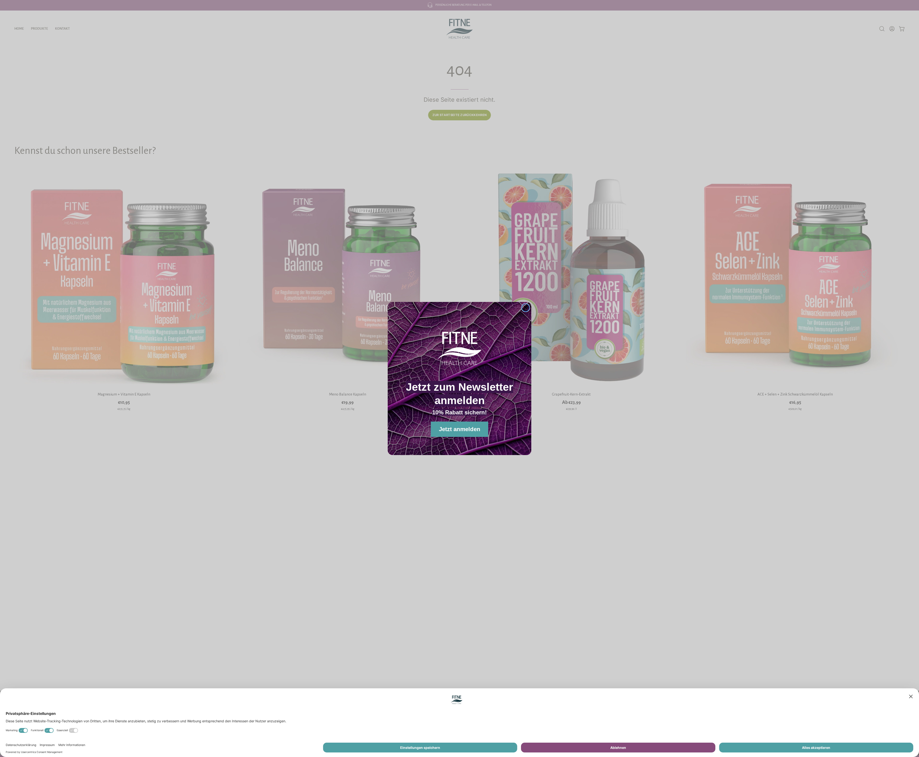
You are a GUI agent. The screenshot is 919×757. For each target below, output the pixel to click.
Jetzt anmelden (459, 429)
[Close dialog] (525, 308)
